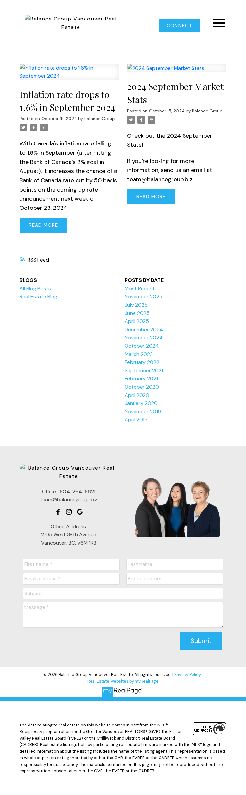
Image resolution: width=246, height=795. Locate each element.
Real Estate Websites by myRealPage (123, 681)
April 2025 (137, 321)
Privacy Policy (187, 674)
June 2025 (137, 313)
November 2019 (143, 411)
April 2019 (136, 419)
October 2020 (142, 386)
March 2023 (139, 354)
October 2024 (142, 345)
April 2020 (137, 395)
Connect (179, 26)
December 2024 (144, 329)
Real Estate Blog (38, 296)
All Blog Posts (35, 288)
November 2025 (143, 296)
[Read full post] (69, 76)
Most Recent (140, 288)
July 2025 (136, 304)
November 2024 (144, 337)
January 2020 (141, 403)
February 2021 (141, 378)
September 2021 (144, 370)
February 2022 (142, 362)
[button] (179, 25)
